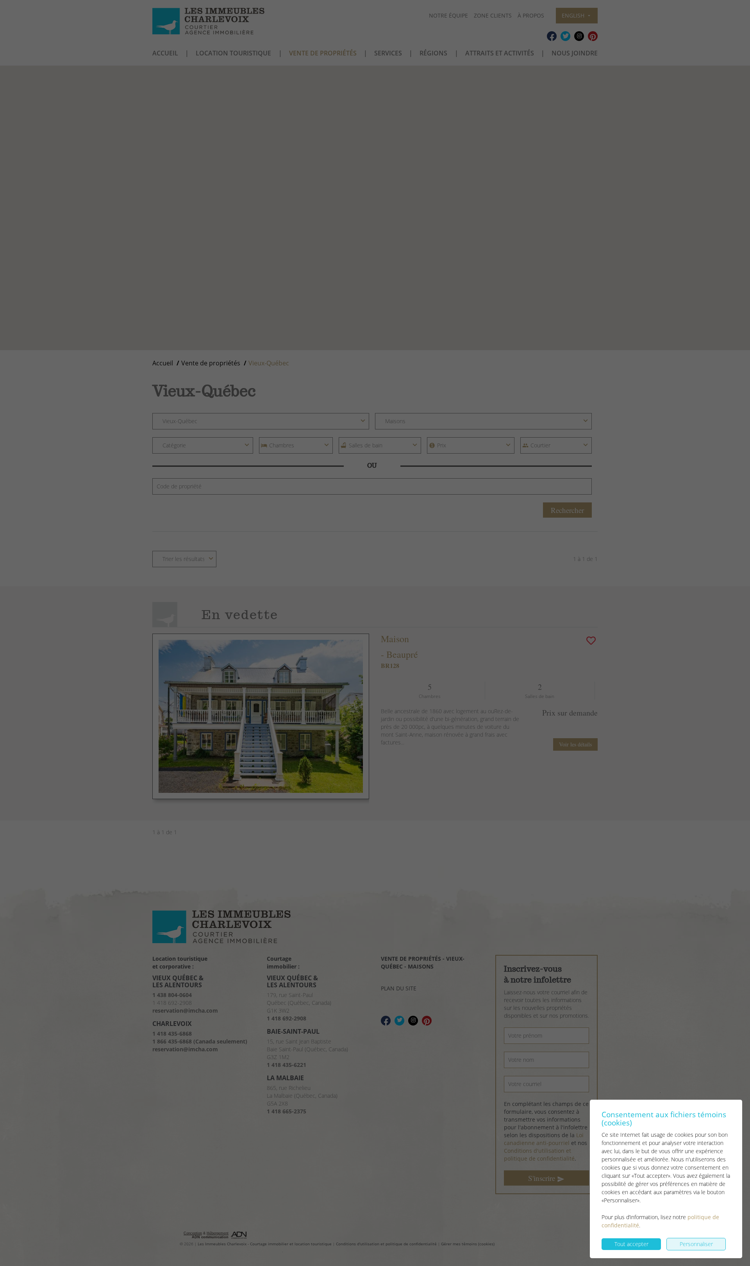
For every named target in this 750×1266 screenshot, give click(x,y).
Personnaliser (696, 1244)
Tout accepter (631, 1244)
